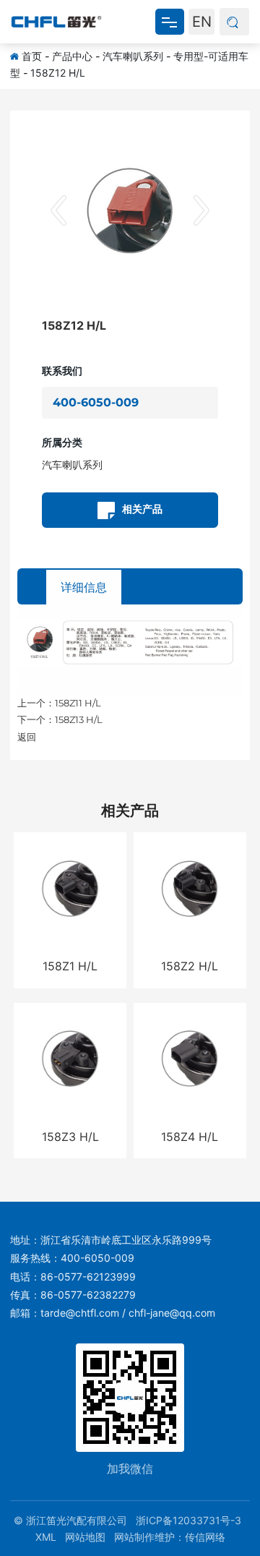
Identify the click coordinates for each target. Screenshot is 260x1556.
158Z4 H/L (189, 1136)
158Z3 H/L (70, 1136)
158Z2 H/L (189, 966)
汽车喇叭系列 (133, 56)
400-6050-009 (96, 402)
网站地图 (85, 1537)
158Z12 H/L (57, 73)
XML (45, 1537)
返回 (26, 737)
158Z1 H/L (70, 966)
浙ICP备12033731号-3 (188, 1520)
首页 (32, 56)
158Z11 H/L (78, 703)
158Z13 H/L (79, 719)
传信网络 (205, 1537)
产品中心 (72, 56)
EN (202, 21)
